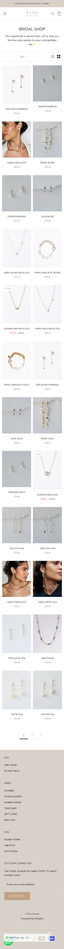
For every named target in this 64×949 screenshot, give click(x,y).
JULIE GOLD (17, 438)
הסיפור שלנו (10, 765)
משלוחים (9, 790)
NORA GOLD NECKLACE (47, 328)
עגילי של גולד (17, 714)
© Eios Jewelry (32, 913)
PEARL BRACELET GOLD (16, 384)
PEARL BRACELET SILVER (47, 272)
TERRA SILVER (47, 162)
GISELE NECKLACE (16, 162)
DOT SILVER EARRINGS (47, 384)
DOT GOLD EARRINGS (17, 109)
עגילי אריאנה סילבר (16, 658)
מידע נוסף (9, 820)
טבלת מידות (10, 851)
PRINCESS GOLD (16, 492)
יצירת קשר (9, 845)
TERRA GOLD (47, 438)
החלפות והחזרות (13, 796)
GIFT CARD (10, 814)
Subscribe (17, 896)
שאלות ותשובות (12, 802)
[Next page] (40, 735)
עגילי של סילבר (47, 714)
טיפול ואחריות (11, 771)
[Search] (53, 13)
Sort (22, 56)
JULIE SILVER (47, 216)
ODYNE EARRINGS (47, 106)
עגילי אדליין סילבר (47, 548)
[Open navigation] (5, 13)
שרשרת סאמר (47, 658)
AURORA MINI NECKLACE (17, 328)
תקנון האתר (10, 808)
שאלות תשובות (12, 839)
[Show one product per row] (52, 56)
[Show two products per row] (58, 56)
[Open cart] (59, 13)
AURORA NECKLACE (47, 494)
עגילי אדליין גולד (16, 548)
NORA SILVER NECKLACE (16, 272)
